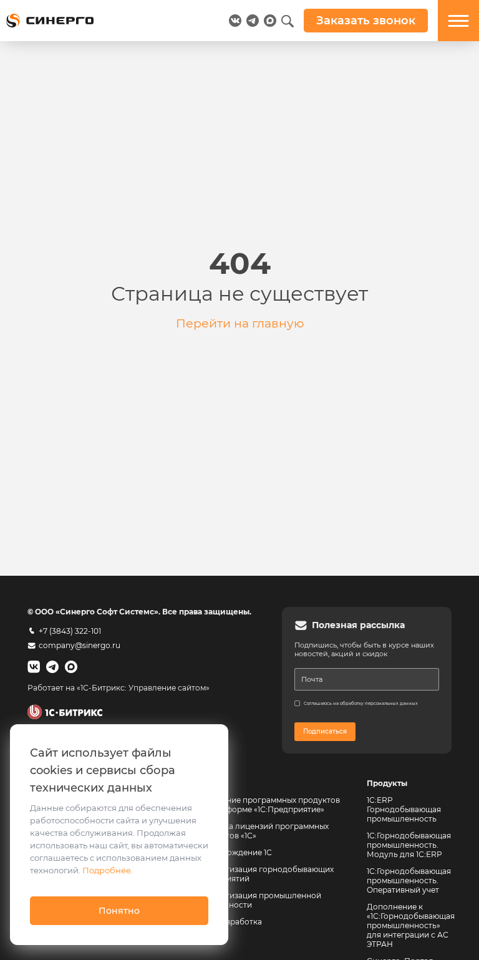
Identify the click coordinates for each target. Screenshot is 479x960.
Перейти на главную (240, 323)
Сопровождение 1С (234, 852)
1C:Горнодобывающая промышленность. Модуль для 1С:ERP (409, 845)
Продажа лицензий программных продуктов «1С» (263, 831)
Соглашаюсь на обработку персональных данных (361, 703)
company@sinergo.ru (79, 645)
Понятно (119, 910)
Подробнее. (107, 870)
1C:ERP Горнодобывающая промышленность (404, 809)
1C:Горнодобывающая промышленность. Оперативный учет (409, 880)
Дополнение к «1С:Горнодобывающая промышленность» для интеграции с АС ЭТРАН (411, 925)
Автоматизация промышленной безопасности (260, 900)
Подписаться (325, 731)
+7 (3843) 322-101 (70, 631)
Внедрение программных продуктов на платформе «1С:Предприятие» (268, 804)
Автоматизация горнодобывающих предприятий (266, 874)
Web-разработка (229, 921)
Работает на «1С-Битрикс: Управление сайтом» (118, 687)
